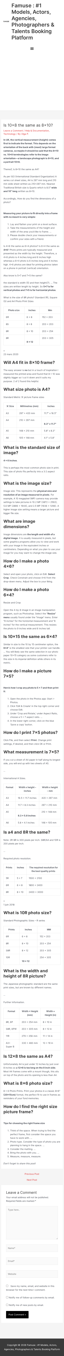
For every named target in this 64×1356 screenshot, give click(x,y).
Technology (9, 134)
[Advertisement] (32, 82)
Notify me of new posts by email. (26, 1305)
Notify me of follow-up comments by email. (31, 1297)
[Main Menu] (31, 49)
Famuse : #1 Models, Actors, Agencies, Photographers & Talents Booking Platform (32, 21)
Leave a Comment (13, 130)
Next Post (32, 1180)
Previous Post (32, 1174)
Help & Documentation (37, 130)
